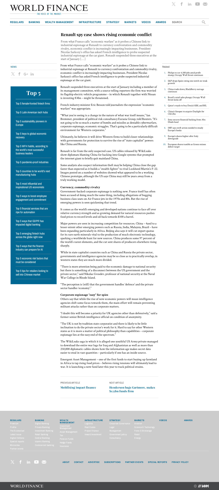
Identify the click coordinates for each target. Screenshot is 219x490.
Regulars (17, 22)
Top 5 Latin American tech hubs (32, 112)
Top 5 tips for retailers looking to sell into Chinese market (32, 272)
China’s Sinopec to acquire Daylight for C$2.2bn (186, 112)
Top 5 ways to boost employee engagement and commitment (31, 197)
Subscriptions (112, 462)
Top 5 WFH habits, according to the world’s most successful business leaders (32, 150)
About (66, 462)
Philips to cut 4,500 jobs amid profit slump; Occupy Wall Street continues (185, 73)
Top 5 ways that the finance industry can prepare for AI (30, 247)
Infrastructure (90, 22)
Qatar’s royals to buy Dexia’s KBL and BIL (187, 105)
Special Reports (157, 462)
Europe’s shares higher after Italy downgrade (183, 137)
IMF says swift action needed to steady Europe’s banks (185, 129)
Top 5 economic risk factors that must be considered (32, 260)
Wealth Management (59, 22)
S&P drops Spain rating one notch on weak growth (187, 82)
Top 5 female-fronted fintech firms (33, 103)
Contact (79, 462)
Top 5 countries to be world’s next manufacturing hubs (33, 173)
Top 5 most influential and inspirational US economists (30, 185)
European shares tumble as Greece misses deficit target (187, 145)
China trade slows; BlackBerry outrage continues (186, 90)
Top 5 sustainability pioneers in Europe (31, 123)
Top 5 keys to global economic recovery (31, 135)
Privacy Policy (180, 462)
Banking (34, 22)
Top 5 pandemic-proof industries (32, 162)
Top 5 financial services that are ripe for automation (32, 210)
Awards (161, 22)
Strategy (112, 22)
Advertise (94, 462)
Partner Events (134, 462)
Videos (146, 22)
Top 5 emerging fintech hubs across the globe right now (30, 235)
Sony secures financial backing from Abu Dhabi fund (187, 120)
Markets (130, 22)
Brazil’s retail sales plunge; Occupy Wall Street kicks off (186, 98)
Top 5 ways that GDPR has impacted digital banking (30, 222)
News (14, 66)
